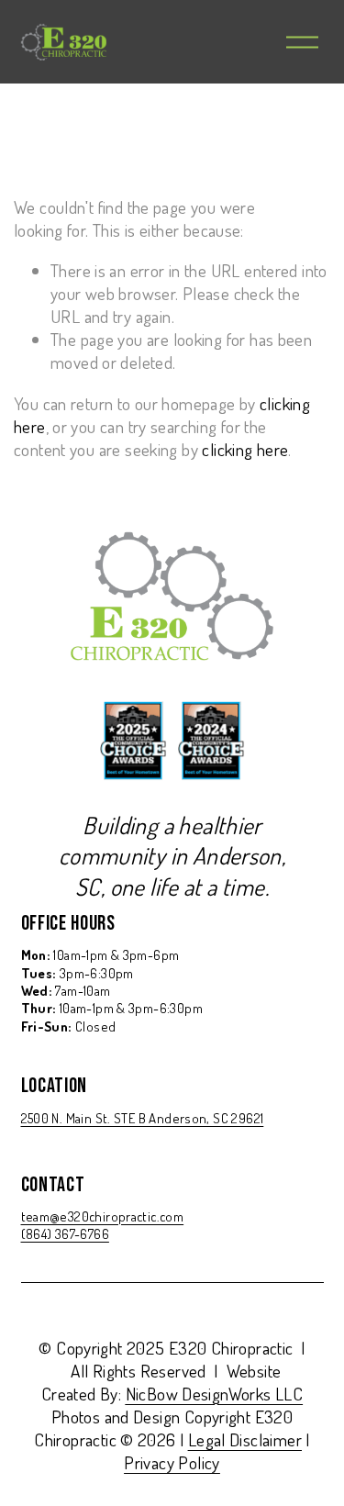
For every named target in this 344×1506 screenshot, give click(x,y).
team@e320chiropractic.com (102, 1216)
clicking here (245, 449)
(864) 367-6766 (65, 1234)
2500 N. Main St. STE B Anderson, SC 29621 (142, 1118)
